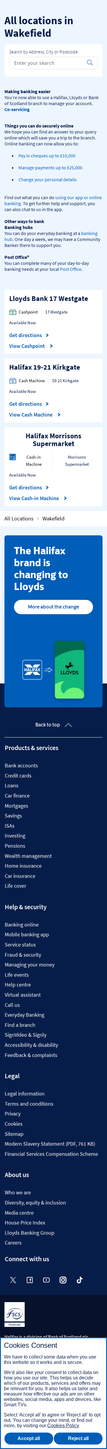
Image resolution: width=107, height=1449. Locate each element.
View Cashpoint (27, 346)
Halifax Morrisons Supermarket (53, 439)
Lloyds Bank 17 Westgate (48, 298)
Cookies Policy (63, 1425)
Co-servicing (17, 109)
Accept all (29, 1438)
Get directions (29, 335)
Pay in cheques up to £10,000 (46, 156)
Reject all (78, 1438)
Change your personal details (47, 179)
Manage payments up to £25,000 (50, 167)
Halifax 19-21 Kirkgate (44, 367)
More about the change (53, 606)
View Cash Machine (31, 415)
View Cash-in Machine (34, 498)
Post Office (70, 269)
